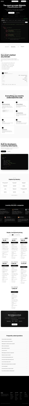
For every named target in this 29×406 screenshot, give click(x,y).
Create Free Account (11, 386)
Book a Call (14, 324)
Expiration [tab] (23, 20)
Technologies (12, 396)
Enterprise (16, 397)
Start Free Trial (23, 1)
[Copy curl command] (27, 24)
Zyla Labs (27, 403)
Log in (19, 1)
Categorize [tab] (3, 20)
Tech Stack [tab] (10, 20)
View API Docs (3, 151)
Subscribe (5, 242)
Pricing (16, 396)
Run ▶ (26, 22)
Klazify (2, 1)
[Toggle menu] (27, 1)
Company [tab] (7, 20)
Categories (11, 395)
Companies (11, 397)
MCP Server (16, 395)
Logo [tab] (13, 20)
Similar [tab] (16, 20)
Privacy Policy (26, 395)
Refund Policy (26, 396)
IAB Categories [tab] (19, 20)
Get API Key (8, 151)
